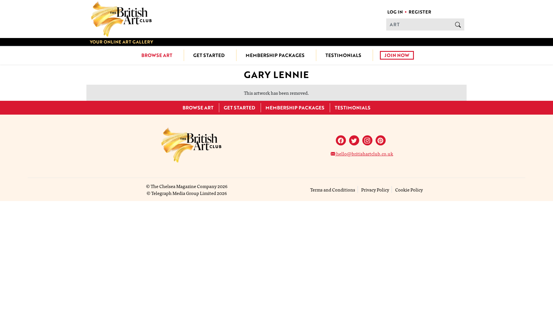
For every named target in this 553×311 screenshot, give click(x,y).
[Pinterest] (381, 140)
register (420, 12)
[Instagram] (367, 140)
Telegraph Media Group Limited (183, 193)
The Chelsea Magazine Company (184, 186)
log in (395, 12)
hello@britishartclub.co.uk (364, 153)
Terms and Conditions (332, 189)
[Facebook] (341, 140)
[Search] (458, 24)
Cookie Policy (409, 189)
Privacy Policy (375, 189)
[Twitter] (354, 140)
